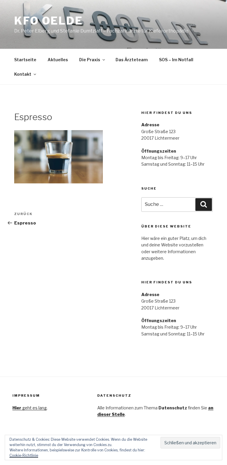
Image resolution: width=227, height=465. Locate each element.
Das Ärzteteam (132, 59)
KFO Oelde (48, 20)
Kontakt (22, 74)
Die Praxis (89, 59)
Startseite (25, 59)
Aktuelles (58, 59)
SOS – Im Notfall (176, 59)
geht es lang (29, 407)
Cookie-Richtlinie (23, 455)
